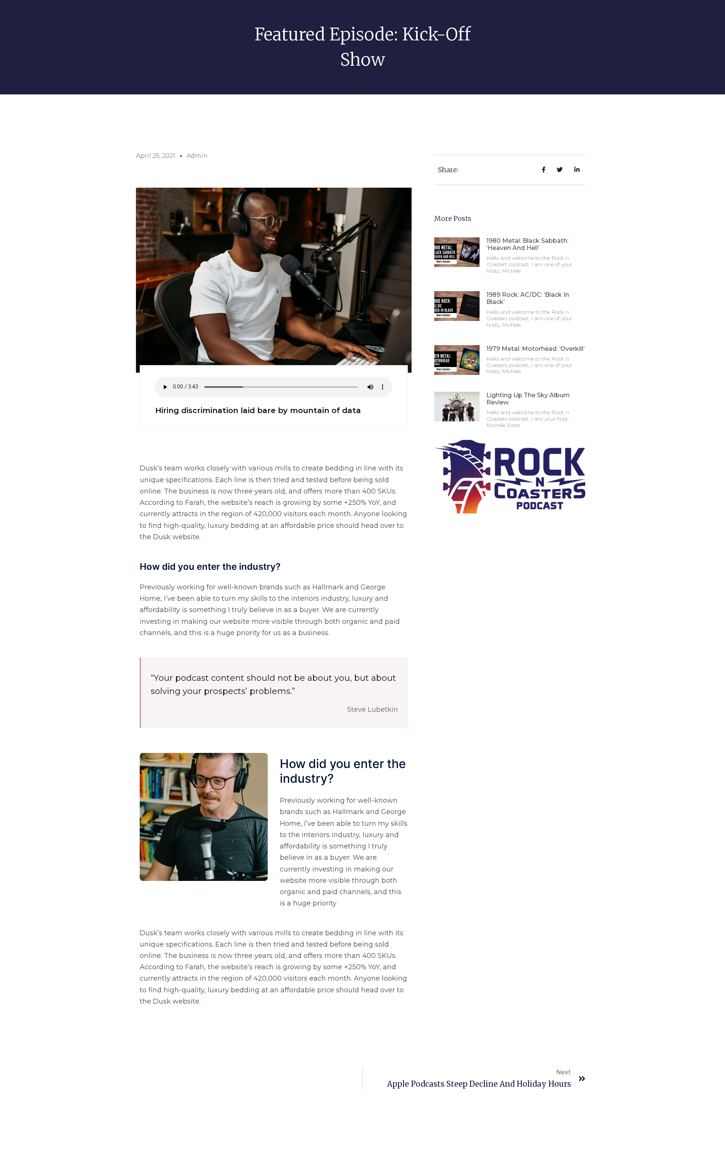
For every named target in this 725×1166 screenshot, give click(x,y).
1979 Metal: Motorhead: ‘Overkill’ (535, 348)
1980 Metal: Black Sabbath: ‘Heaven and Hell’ (527, 244)
